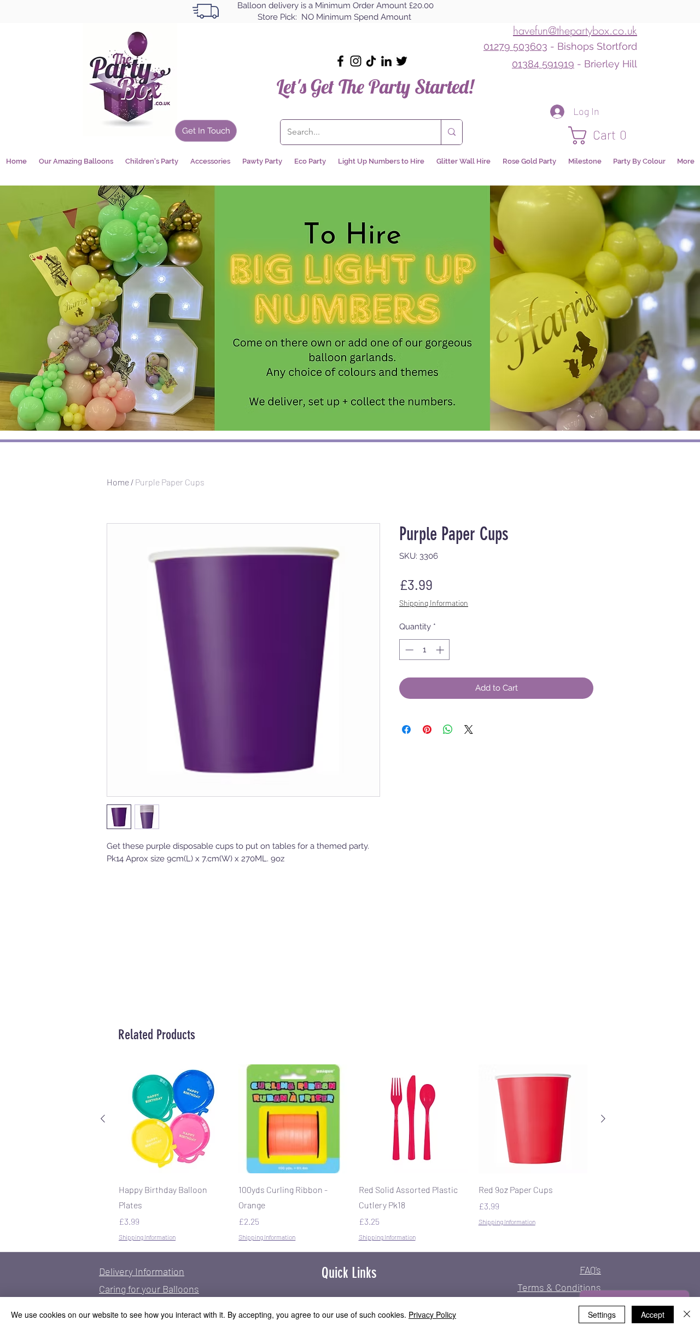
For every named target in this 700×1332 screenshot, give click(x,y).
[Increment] (441, 650)
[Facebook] (340, 61)
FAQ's (590, 1270)
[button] (602, 135)
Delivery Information (141, 1271)
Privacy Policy (432, 1314)
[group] (353, 1153)
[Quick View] (173, 1118)
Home (118, 482)
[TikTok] (371, 61)
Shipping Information (433, 602)
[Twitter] (401, 61)
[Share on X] (468, 729)
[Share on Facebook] (406, 729)
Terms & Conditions (559, 1287)
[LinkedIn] (386, 61)
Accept (652, 1314)
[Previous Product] (102, 1118)
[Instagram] (355, 61)
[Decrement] (408, 650)
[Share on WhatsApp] (447, 729)
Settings (602, 1314)
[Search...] (451, 132)
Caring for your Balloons (149, 1289)
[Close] (686, 1314)
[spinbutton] (425, 650)
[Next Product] (603, 1118)
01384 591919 (543, 64)
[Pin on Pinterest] (427, 729)
